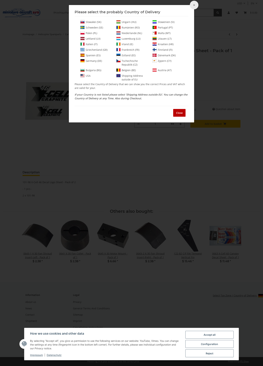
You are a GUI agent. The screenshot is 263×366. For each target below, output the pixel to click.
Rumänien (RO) (131, 27)
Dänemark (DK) (167, 55)
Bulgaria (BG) (93, 70)
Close (179, 113)
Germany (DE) (94, 61)
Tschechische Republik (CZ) (130, 62)
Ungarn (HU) (129, 22)
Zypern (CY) (164, 61)
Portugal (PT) (165, 27)
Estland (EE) (129, 55)
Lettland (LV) (93, 38)
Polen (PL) (91, 33)
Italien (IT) (92, 44)
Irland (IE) (127, 44)
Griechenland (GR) (97, 49)
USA (88, 75)
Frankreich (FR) (130, 49)
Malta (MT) (164, 33)
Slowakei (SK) (93, 22)
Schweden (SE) (94, 27)
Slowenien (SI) (166, 22)
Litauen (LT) (165, 38)
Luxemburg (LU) (131, 38)
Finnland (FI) (165, 49)
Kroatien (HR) (166, 44)
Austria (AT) (165, 70)
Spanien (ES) (93, 55)
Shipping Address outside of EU (132, 77)
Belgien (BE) (129, 70)
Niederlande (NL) (132, 33)
